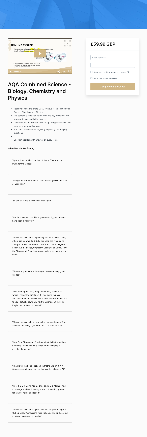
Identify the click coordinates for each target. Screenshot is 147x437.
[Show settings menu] (64, 71)
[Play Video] (10, 71)
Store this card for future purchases (111, 72)
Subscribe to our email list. (105, 78)
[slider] (37, 71)
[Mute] (58, 71)
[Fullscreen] (69, 71)
